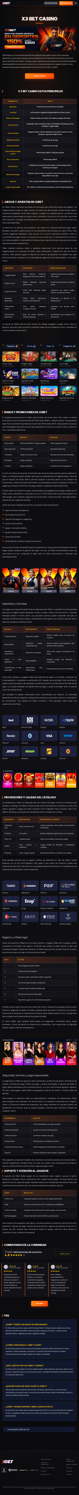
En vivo (29, 346)
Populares (11, 346)
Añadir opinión (65, 1254)
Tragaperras (67, 346)
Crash (49, 346)
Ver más (39, 1303)
